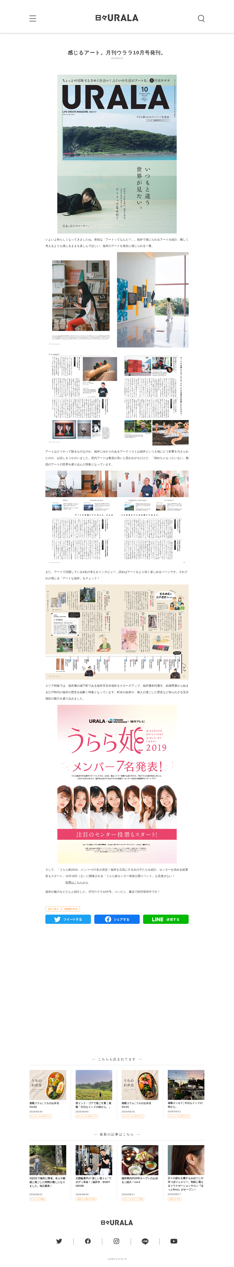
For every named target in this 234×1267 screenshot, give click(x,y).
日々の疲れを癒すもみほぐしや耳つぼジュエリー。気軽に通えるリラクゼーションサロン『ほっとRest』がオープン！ (185, 1184)
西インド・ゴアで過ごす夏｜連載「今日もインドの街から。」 (93, 1105)
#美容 (87, 1199)
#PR (93, 1199)
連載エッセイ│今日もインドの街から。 (185, 1105)
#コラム (34, 1199)
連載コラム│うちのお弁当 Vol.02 (45, 1105)
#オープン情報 (137, 1199)
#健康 (79, 1199)
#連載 (42, 1199)
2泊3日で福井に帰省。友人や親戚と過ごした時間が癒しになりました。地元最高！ (47, 1182)
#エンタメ (53, 909)
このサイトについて (117, 1259)
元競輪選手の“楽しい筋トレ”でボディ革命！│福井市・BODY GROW (93, 1182)
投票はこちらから (76, 882)
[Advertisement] (117, 963)
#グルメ (126, 1199)
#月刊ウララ (71, 909)
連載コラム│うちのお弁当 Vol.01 (138, 1105)
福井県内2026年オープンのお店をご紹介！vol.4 (140, 1180)
